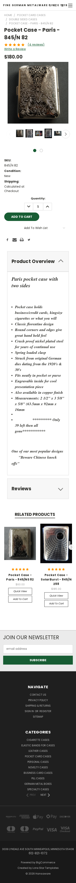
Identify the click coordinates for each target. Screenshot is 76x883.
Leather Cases (38, 751)
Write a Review (15, 49)
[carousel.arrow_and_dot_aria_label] (41, 150)
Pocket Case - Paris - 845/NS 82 (20, 577)
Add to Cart (20, 599)
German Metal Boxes (38, 784)
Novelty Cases (38, 767)
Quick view (20, 591)
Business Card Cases (38, 773)
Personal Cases (38, 762)
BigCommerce (45, 862)
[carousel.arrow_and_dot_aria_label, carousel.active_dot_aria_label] (34, 150)
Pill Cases (38, 778)
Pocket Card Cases (38, 756)
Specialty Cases (38, 789)
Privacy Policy (38, 700)
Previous (10, 134)
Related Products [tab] (35, 514)
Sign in (29, 711)
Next (65, 134)
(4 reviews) (36, 44)
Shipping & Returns (38, 705)
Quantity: (38, 198)
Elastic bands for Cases (38, 745)
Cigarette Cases (38, 740)
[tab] (38, 261)
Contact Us (38, 694)
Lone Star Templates (46, 868)
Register (45, 711)
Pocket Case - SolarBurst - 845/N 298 (56, 579)
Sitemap (38, 716)
